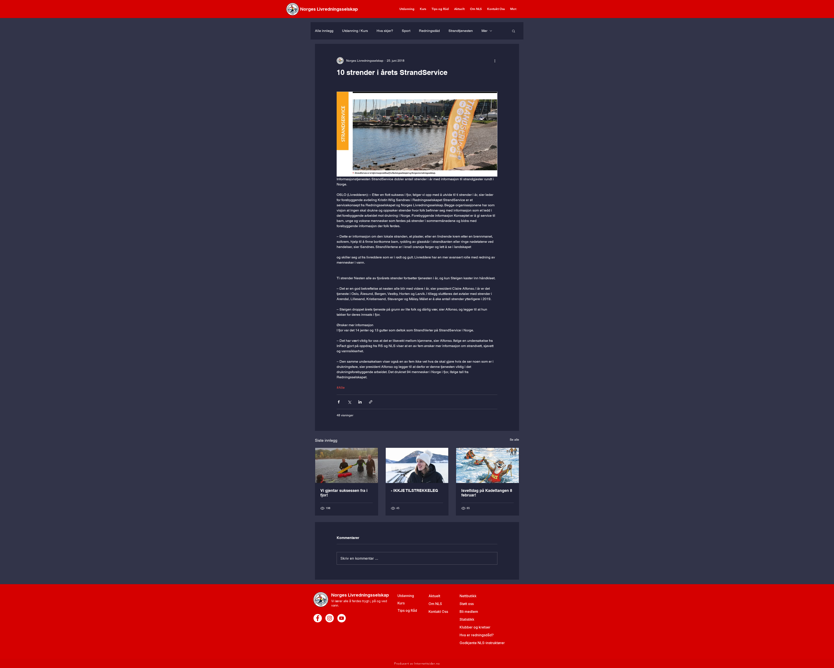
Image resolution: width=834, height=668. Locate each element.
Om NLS (435, 604)
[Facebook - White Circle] (317, 618)
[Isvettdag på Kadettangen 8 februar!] (487, 465)
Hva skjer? (385, 31)
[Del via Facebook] (339, 402)
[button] (513, 31)
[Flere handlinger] (494, 60)
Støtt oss (467, 604)
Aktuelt (434, 596)
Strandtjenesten (460, 31)
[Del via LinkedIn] (360, 402)
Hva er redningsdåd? (477, 635)
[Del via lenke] (371, 402)
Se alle (514, 439)
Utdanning (405, 596)
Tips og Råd (407, 610)
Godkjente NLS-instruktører (482, 643)
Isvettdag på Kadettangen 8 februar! (486, 492)
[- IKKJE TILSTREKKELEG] (417, 465)
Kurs (401, 603)
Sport (406, 31)
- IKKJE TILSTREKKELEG (414, 490)
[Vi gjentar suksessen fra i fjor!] (346, 465)
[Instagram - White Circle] (329, 618)
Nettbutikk (468, 596)
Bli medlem (469, 611)
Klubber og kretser (475, 627)
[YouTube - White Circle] (341, 618)
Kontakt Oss (438, 611)
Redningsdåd (429, 31)
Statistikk (467, 619)
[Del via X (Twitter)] (349, 402)
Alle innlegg (324, 31)
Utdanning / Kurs (355, 31)
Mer (484, 31)
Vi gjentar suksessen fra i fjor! (343, 492)
